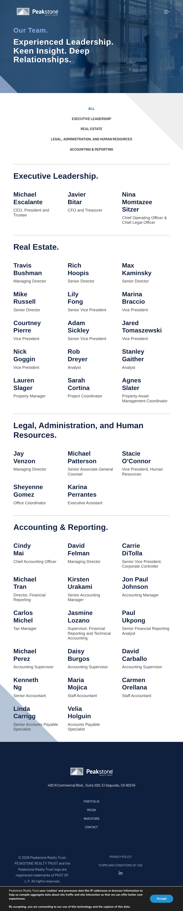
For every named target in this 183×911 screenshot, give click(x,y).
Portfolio (91, 801)
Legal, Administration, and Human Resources (91, 139)
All (91, 108)
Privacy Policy (120, 857)
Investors (91, 818)
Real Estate (91, 129)
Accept (161, 898)
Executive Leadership (91, 119)
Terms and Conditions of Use (120, 865)
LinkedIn (120, 873)
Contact (91, 827)
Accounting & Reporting (91, 149)
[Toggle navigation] (167, 11)
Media (91, 810)
